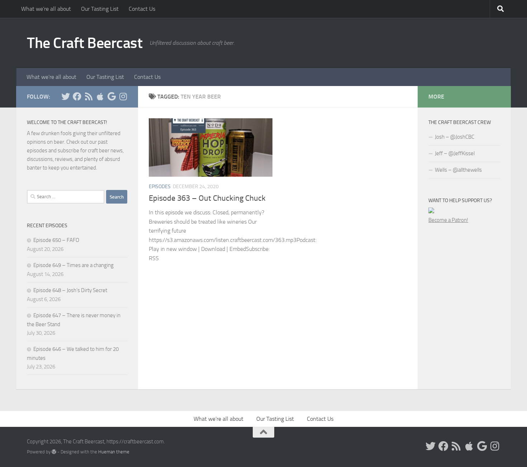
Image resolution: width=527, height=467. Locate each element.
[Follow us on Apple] (100, 96)
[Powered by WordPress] (54, 451)
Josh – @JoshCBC (454, 137)
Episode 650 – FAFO (56, 240)
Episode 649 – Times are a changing (73, 265)
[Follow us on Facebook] (77, 96)
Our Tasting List (100, 8)
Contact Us (142, 8)
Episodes (160, 187)
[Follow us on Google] (111, 96)
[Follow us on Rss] (88, 96)
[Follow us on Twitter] (65, 96)
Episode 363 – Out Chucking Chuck (207, 198)
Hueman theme (113, 451)
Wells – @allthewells (458, 170)
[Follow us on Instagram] (123, 96)
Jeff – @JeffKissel (455, 153)
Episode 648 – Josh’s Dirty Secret (70, 290)
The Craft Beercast (84, 43)
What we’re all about (46, 8)
